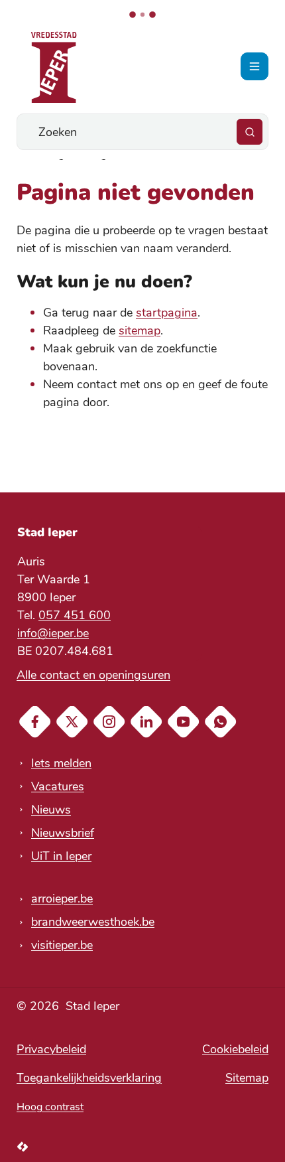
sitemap (139, 330)
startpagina (167, 313)
